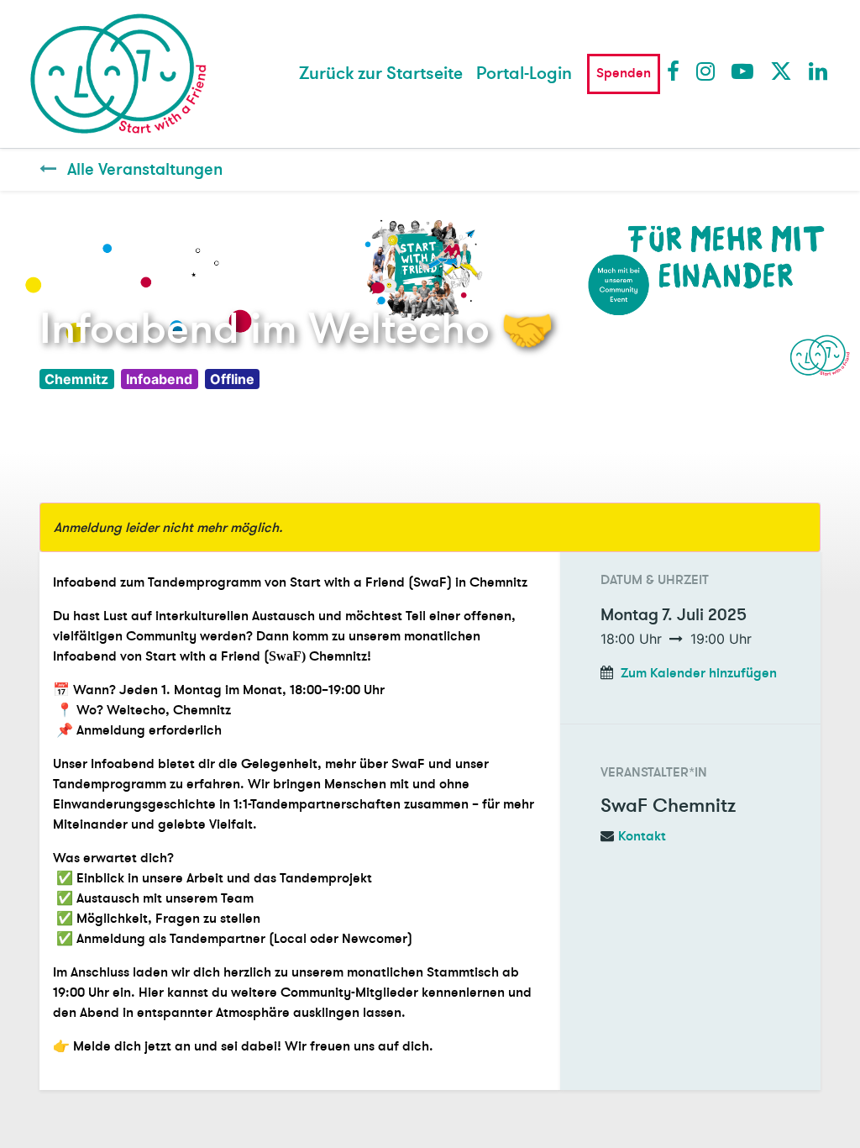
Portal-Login (524, 73)
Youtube (741, 70)
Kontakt (642, 836)
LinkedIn (819, 70)
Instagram (706, 70)
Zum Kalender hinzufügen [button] (699, 673)
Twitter (780, 70)
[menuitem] (380, 74)
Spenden (623, 73)
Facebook (677, 70)
